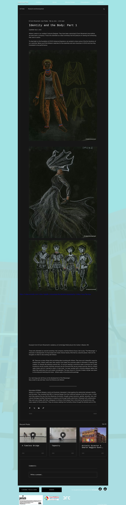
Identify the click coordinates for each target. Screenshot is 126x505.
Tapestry (56, 446)
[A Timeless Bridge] (33, 435)
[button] (39, 1)
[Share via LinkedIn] (39, 408)
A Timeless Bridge (30, 446)
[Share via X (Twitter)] (34, 408)
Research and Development (36, 9)
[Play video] (63, 317)
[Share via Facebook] (30, 408)
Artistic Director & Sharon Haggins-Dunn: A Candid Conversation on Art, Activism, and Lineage (92, 446)
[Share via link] (43, 408)
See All (104, 424)
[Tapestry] (63, 435)
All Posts (22, 9)
